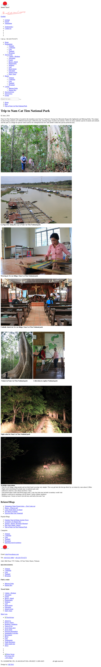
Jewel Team (8, 629)
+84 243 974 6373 (21, 558)
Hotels (7, 76)
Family (11, 60)
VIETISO (11, 664)
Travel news (8, 94)
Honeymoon (12, 69)
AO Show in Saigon (11, 511)
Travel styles (9, 55)
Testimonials (9, 640)
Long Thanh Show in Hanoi (13, 510)
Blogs (6, 637)
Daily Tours (12, 74)
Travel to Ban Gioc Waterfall (14, 513)
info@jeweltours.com (12, 554)
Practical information (11, 631)
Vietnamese (8, 23)
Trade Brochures (10, 642)
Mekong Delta (13, 88)
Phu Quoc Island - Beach (12, 525)
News (6, 645)
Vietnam (11, 46)
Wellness (11, 65)
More (2, 614)
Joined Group (13, 72)
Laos (10, 49)
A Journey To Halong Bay (13, 522)
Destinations (8, 44)
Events (7, 95)
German (7, 20)
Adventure (12, 58)
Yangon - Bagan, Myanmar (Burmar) (16, 523)
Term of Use (9, 626)
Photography (13, 63)
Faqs (6, 638)
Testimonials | (9, 27)
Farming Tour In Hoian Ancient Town (17, 520)
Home (7, 42)
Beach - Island (13, 62)
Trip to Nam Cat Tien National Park (16, 527)
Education (12, 70)
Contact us (8, 28)
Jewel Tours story (10, 628)
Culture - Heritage (14, 56)
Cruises (7, 86)
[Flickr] (10, 654)
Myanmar (12, 53)
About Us (8, 621)
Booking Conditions (11, 624)
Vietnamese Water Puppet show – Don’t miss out (20, 506)
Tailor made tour (10, 644)
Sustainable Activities (11, 633)
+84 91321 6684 (9, 558)
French (7, 21)
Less (6, 614)
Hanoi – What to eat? (11, 508)
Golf (10, 67)
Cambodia (12, 47)
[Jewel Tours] (5, 7)
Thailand (11, 51)
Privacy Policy (9, 622)
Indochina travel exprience (13, 542)
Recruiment (8, 635)
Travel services (9, 92)
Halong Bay (12, 90)
